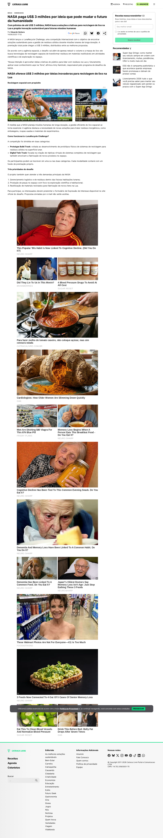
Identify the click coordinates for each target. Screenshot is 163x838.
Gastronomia (51, 796)
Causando (49, 770)
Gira (47, 800)
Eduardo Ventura (18, 32)
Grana (48, 803)
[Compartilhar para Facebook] (98, 33)
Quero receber (134, 40)
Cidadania (49, 773)
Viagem (48, 826)
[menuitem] (23, 759)
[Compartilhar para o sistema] (104, 33)
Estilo (47, 790)
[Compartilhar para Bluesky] (91, 33)
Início (10, 13)
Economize (50, 780)
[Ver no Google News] (73, 33)
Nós (47, 810)
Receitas (129, 4)
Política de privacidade (86, 764)
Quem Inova (50, 819)
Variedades (19, 13)
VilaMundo (50, 829)
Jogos (48, 806)
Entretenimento (52, 787)
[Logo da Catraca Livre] (18, 4)
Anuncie (143, 4)
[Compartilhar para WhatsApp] (85, 33)
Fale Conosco (82, 757)
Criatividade (50, 777)
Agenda (116, 4)
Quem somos (82, 760)
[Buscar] (36, 780)
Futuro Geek (50, 793)
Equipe (79, 767)
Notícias (49, 813)
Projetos (49, 816)
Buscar (11, 776)
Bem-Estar (50, 760)
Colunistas (14, 767)
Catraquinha (50, 767)
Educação (49, 783)
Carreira (49, 764)
